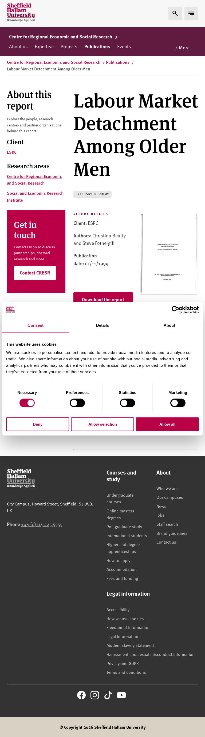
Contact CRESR (35, 272)
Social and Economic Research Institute (35, 196)
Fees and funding (122, 578)
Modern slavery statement (130, 645)
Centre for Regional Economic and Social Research (61, 36)
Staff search (167, 524)
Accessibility (118, 609)
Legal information (122, 636)
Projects (69, 46)
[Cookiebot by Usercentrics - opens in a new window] (175, 310)
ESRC (12, 152)
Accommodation (122, 569)
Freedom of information (128, 627)
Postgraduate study (124, 526)
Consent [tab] (35, 325)
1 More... (185, 47)
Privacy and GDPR (123, 663)
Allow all (167, 424)
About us (18, 46)
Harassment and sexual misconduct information (151, 654)
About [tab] (169, 325)
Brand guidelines (171, 533)
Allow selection (102, 424)
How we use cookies (125, 618)
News (161, 506)
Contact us (166, 542)
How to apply (118, 560)
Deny (37, 424)
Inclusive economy (93, 194)
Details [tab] (102, 325)
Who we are (167, 488)
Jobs (160, 515)
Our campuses (169, 497)
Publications (97, 46)
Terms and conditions (126, 672)
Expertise (44, 46)
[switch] (77, 403)
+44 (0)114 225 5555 (41, 524)
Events (124, 46)
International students (127, 535)
